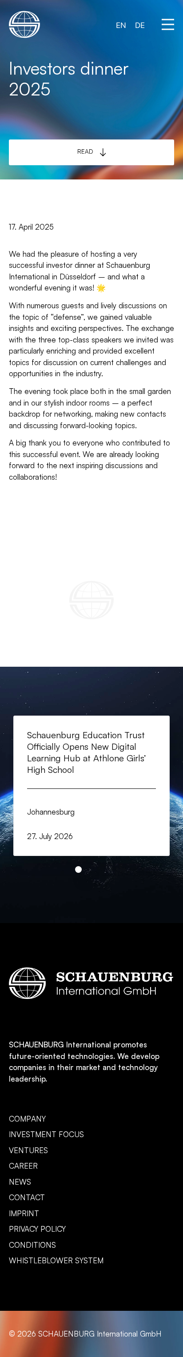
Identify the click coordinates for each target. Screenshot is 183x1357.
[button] (168, 24)
